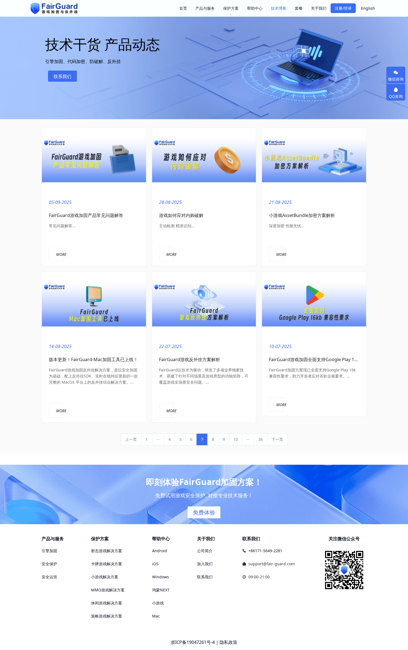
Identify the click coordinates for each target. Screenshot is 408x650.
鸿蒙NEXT (161, 589)
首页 (183, 8)
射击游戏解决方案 (106, 550)
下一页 (277, 439)
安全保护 (49, 563)
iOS (155, 563)
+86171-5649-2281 (265, 550)
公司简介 (205, 550)
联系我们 (62, 76)
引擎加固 (49, 550)
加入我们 (205, 563)
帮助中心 (161, 539)
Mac (156, 616)
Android (159, 550)
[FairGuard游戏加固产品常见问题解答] (94, 160)
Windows (160, 576)
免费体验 (204, 512)
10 (235, 439)
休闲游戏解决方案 (106, 603)
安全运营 (49, 576)
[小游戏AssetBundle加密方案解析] (314, 160)
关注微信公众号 (344, 539)
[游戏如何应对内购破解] (204, 160)
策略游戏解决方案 (106, 616)
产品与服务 (53, 539)
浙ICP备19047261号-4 (193, 642)
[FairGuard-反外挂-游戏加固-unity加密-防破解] (54, 8)
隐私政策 (228, 642)
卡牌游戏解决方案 (106, 563)
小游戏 (158, 603)
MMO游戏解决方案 (108, 589)
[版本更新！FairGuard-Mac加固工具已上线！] (94, 304)
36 (260, 439)
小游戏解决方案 (104, 576)
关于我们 (206, 539)
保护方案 (100, 539)
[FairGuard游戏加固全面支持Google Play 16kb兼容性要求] (314, 304)
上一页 (131, 439)
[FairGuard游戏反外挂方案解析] (204, 304)
